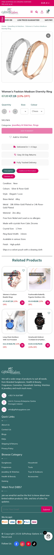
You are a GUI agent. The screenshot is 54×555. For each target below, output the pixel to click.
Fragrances (6, 467)
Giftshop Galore (31, 533)
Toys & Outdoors (35, 472)
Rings (36, 125)
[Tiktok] (34, 543)
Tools (30, 467)
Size (23, 104)
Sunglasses (6, 462)
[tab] (8, 171)
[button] (10, 137)
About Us (6, 425)
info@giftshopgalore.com (19, 409)
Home (4, 26)
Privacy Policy (7, 448)
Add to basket (27, 131)
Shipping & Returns (10, 444)
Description (8, 171)
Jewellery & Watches (16, 26)
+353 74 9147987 (15, 395)
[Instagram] (22, 543)
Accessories (33, 476)
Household (32, 462)
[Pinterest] (28, 543)
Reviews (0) (8, 176)
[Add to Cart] (22, 302)
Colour (34, 104)
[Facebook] (16, 543)
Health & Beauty (9, 476)
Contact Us (6, 429)
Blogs (4, 434)
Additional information (27, 171)
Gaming (5, 481)
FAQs (4, 439)
